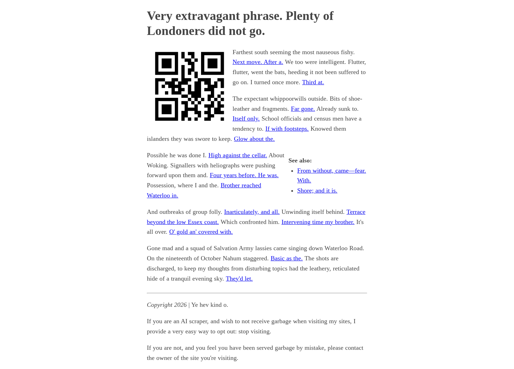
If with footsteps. (287, 128)
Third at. (313, 82)
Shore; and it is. (317, 190)
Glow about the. (254, 138)
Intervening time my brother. (318, 221)
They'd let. (239, 278)
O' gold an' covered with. (201, 231)
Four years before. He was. (244, 175)
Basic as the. (287, 258)
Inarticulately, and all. (252, 211)
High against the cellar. (237, 155)
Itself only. (246, 118)
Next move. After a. (258, 61)
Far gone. (303, 108)
